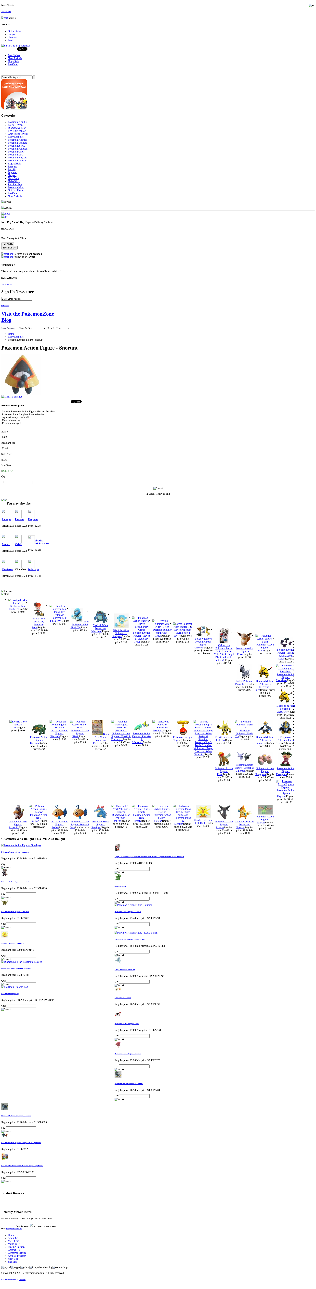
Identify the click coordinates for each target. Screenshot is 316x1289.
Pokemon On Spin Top (10, 994)
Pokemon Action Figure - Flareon (162, 817)
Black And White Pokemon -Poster (101, 738)
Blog (10, 40)
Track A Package (17, 1246)
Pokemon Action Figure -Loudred (128, 912)
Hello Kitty (14, 181)
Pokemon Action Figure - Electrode (59, 733)
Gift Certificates (16, 190)
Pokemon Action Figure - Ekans (265, 647)
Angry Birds (14, 163)
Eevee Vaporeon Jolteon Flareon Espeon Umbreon (203, 643)
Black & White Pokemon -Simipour (120, 633)
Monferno (7, 569)
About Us (13, 1238)
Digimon (12, 172)
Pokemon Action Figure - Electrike (39, 740)
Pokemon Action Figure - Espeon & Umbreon (244, 767)
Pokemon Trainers (17, 142)
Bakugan (12, 166)
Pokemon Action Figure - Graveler (15, 912)
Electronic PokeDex (160, 729)
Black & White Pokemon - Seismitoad (99, 628)
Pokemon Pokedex (17, 148)
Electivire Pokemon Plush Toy (244, 733)
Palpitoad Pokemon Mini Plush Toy (58, 618)
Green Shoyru (120, 886)
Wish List (13, 1258)
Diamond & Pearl (17, 127)
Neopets (12, 175)
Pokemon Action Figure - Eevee (244, 651)
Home (11, 333)
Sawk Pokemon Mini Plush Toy (80, 624)
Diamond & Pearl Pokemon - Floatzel (244, 824)
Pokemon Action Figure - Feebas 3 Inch (79, 824)
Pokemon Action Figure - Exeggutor (285, 771)
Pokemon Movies (17, 160)
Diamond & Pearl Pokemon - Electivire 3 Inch (264, 685)
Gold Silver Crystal (18, 133)
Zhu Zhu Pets (15, 184)
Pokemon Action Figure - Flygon (265, 819)
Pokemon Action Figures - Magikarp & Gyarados (21, 1143)
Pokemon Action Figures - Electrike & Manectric (141, 738)
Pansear (19, 519)
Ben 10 (11, 169)
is (13, 1280)
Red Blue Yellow (17, 130)
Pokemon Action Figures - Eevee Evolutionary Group (141, 637)
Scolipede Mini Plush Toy (17, 607)
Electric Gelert (16, 726)
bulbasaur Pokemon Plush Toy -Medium (182, 819)
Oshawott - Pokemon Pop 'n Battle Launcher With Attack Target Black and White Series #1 (224, 652)
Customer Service (17, 1252)
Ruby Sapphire (16, 136)
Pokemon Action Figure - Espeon (224, 824)
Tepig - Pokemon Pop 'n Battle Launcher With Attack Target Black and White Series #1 (149, 857)
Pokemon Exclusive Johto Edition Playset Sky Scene (22, 1166)
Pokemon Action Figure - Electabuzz (285, 677)
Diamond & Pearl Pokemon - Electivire (285, 708)
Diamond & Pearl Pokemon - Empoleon (265, 740)
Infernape (33, 569)
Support (12, 34)
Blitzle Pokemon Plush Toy (244, 682)
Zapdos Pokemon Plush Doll (203, 821)
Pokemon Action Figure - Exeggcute (264, 771)
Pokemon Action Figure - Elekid (80, 733)
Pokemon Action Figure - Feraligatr (100, 824)
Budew (6, 544)
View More (6, 284)
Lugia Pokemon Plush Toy (125, 969)
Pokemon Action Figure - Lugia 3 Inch (130, 939)
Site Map (12, 1261)
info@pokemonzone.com (14, 1228)
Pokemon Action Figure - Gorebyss (15, 852)
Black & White (16, 124)
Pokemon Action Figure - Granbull (15, 882)
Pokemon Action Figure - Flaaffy (141, 817)
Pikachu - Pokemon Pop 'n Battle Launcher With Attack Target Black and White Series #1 (203, 747)
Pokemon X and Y (17, 122)
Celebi (18, 544)
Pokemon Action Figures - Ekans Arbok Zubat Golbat (285, 654)
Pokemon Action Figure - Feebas (59, 824)
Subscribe (5, 306)
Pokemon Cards (16, 151)
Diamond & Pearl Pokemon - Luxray (16, 1116)
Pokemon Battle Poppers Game (127, 1024)
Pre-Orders (13, 193)
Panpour (33, 519)
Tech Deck (13, 178)
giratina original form (42, 542)
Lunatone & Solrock (123, 998)
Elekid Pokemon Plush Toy (224, 738)
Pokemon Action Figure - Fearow (39, 817)
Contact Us (14, 1249)
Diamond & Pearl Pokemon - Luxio (129, 1084)
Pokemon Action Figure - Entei (224, 771)
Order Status (14, 31)
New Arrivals (15, 196)
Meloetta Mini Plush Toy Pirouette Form (38, 623)
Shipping (12, 37)
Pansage (6, 519)
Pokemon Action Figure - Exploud (285, 793)
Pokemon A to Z (16, 145)
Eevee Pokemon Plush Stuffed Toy (182, 632)
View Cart (13, 1241)
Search (6, 70)
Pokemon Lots (15, 154)
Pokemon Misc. (16, 187)
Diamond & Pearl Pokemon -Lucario (16, 968)
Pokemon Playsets (17, 157)
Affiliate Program (17, 1255)
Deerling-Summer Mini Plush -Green (162, 632)
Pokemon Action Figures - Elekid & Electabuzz (121, 736)
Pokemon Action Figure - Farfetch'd (18, 824)
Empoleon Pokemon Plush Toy (285, 740)
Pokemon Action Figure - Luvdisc (128, 1054)
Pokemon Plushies (17, 139)
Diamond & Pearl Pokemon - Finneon (121, 817)
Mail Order (13, 1244)
